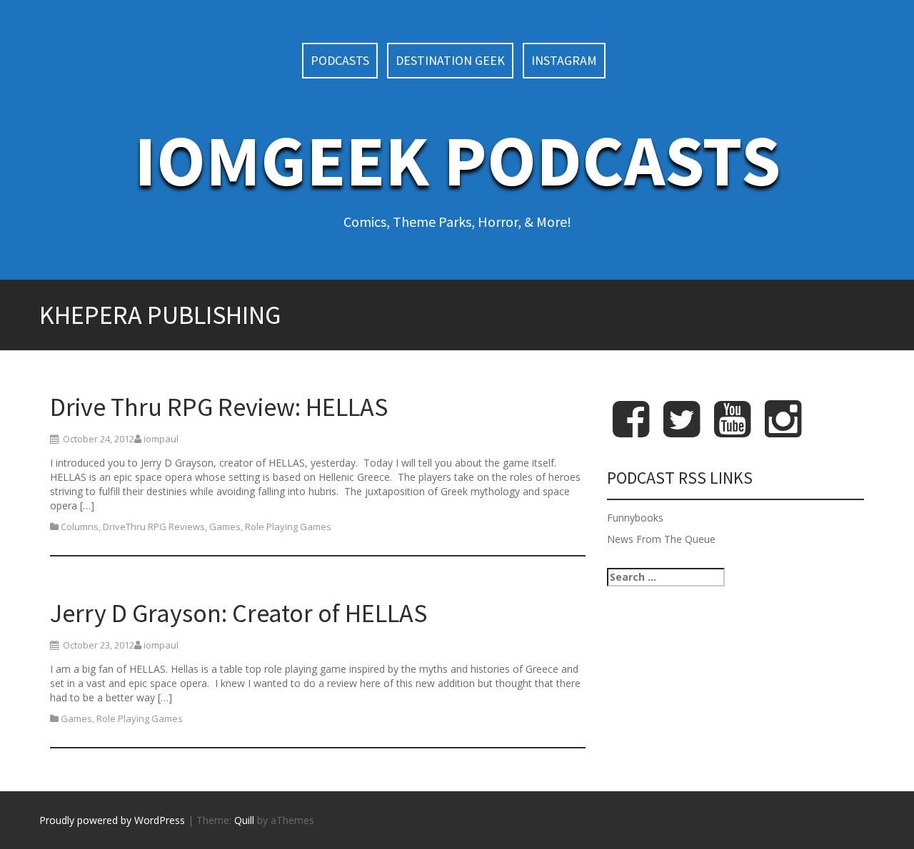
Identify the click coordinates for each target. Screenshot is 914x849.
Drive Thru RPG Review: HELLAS (219, 407)
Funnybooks (635, 517)
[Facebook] (631, 430)
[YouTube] (732, 430)
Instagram (564, 60)
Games (225, 526)
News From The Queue (661, 539)
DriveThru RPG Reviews (154, 526)
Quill (244, 820)
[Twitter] (681, 430)
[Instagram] (783, 430)
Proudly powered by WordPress (112, 820)
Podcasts (340, 60)
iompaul (161, 438)
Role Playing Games (288, 526)
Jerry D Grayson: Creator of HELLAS (238, 613)
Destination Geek (450, 60)
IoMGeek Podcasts (457, 160)
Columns (80, 526)
